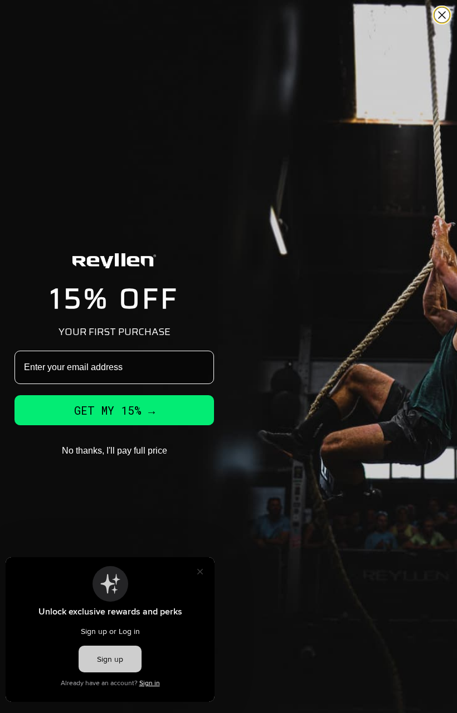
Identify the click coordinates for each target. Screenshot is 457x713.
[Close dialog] (442, 15)
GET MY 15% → (114, 410)
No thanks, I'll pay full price (114, 450)
